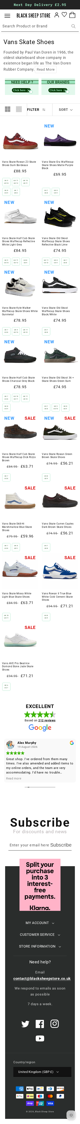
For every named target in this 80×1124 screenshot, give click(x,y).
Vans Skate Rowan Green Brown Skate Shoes (57, 456)
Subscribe (61, 845)
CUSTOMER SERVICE (37, 934)
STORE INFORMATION (37, 946)
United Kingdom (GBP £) (35, 1072)
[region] (40, 4)
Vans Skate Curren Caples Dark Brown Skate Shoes (57, 525)
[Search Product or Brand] (73, 26)
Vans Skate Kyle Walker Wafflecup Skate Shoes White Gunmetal (20, 311)
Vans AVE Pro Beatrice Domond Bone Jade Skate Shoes (17, 666)
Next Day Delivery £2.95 (40, 4)
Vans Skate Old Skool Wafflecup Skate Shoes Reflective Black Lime (56, 241)
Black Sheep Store (44, 1111)
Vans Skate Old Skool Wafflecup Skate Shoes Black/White (56, 311)
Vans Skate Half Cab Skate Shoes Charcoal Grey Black (18, 379)
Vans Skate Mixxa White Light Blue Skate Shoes (16, 595)
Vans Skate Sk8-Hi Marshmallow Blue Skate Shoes (17, 527)
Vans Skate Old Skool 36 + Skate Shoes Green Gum (58, 379)
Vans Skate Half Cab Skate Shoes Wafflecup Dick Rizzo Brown (19, 457)
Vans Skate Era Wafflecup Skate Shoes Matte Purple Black (57, 165)
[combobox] (40, 26)
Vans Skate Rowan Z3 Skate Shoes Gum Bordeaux (19, 163)
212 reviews (47, 720)
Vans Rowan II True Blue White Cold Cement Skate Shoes (57, 596)
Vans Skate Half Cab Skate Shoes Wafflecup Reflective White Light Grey (18, 241)
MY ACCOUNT (37, 923)
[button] (10, 16)
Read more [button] (49, 778)
